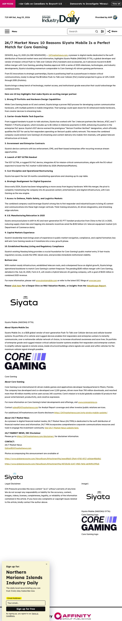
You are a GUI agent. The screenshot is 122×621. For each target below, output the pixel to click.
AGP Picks (7, 4)
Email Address (13, 598)
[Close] (46, 564)
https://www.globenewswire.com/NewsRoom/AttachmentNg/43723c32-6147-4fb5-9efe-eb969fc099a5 (52, 464)
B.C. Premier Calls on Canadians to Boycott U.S (36, 3)
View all (116, 3)
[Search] (96, 31)
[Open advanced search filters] (102, 31)
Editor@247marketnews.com (18, 448)
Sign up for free (26, 608)
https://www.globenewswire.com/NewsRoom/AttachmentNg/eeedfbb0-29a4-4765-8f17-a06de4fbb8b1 (53, 458)
